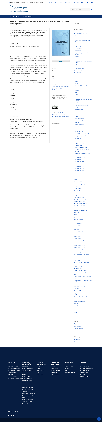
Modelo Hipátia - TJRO (80, 161)
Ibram (76, 116)
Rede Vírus (77, 58)
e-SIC (38, 372)
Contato (38, 366)
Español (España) (78, 326)
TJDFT (76, 74)
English (76, 323)
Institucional (25, 366)
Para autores (77, 341)
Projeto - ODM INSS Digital (81, 147)
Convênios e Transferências (29, 385)
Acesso (30, 16)
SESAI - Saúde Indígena (80, 131)
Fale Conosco (40, 370)
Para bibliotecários (78, 344)
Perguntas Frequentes (27, 399)
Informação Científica (13, 366)
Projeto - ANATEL (79, 145)
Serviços (83, 362)
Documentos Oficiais (27, 368)
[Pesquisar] (91, 9)
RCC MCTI (54, 78)
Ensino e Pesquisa (12, 376)
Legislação (73, 2)
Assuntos (11, 362)
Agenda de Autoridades (28, 401)
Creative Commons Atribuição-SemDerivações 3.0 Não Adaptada (63, 420)
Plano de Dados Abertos (28, 403)
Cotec (75, 195)
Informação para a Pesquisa (15, 378)
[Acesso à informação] (85, 413)
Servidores (25, 391)
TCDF (76, 129)
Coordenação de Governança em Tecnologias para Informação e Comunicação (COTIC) (81, 135)
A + (87, 2)
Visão (76, 44)
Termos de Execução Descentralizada (27, 371)
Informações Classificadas (28, 393)
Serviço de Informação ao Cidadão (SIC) (28, 396)
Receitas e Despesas (27, 387)
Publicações (54, 372)
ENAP (76, 94)
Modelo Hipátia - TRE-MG (80, 173)
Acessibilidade (80, 2)
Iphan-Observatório (79, 118)
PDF (61, 61)
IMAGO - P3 (77, 81)
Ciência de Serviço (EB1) (79, 184)
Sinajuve (77, 90)
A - (89, 2)
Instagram (16, 415)
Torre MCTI (77, 83)
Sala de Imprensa (55, 374)
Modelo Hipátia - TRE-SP (80, 166)
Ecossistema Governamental (80, 203)
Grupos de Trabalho (70, 372)
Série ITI (76, 64)
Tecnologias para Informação (12, 373)
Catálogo (11, 16)
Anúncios (18, 16)
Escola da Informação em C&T (81, 79)
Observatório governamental (81, 105)
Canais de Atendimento (41, 363)
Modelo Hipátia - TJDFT (80, 141)
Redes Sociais (54, 368)
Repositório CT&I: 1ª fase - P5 (81, 85)
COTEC (76, 92)
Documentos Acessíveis (79, 197)
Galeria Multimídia (55, 370)
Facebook (14, 415)
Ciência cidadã (78, 50)
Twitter (8, 415)
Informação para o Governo (14, 368)
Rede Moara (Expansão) (80, 124)
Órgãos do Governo (53, 2)
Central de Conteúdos (55, 363)
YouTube (11, 415)
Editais (24, 374)
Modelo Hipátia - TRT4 (80, 164)
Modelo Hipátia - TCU (79, 159)
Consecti (77, 126)
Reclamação (40, 374)
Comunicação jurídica (80, 114)
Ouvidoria (39, 368)
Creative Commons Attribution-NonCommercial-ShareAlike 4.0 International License (60, 114)
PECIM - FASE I (78, 46)
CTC (66, 370)
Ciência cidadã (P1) (78, 181)
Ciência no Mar (78, 35)
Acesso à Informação (65, 2)
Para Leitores (77, 339)
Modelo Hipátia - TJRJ (79, 170)
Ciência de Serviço (79, 102)
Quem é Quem (69, 366)
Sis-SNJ (76, 97)
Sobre (24, 16)
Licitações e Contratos (27, 389)
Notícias (53, 366)
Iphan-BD (77, 111)
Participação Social (27, 380)
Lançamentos (77, 25)
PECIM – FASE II (78, 48)
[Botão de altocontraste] (92, 2)
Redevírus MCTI (78, 38)
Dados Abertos (26, 376)
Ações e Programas (27, 378)
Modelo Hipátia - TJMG (80, 157)
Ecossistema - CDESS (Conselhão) (81, 205)
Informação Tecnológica (14, 370)
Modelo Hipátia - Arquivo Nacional (82, 138)
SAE (76, 88)
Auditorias (24, 382)
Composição (69, 362)
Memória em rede (79, 109)
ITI (74, 221)
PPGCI (67, 368)
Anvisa (76, 76)
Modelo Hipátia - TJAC (80, 168)
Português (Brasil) (78, 328)
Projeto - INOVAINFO (79, 143)
